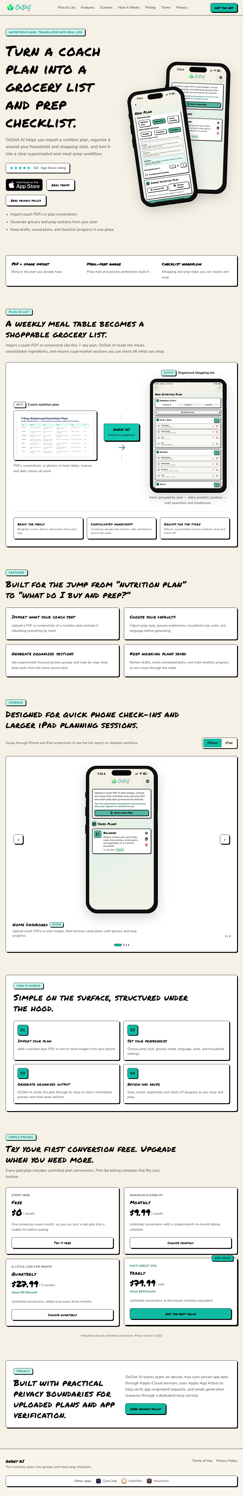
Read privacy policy (26, 200)
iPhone (212, 743)
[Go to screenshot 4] (128, 945)
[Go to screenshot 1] (118, 945)
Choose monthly (181, 1242)
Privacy (181, 7)
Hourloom (161, 1481)
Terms (166, 7)
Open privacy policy (145, 1408)
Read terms (60, 184)
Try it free (62, 1242)
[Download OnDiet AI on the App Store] (24, 185)
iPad (228, 743)
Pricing (150, 7)
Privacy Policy (226, 1460)
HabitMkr (135, 1481)
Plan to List (66, 7)
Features (87, 7)
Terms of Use (202, 1460)
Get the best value (180, 1313)
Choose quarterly (62, 1314)
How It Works (129, 7)
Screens (106, 7)
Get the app (224, 7)
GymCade (110, 1481)
